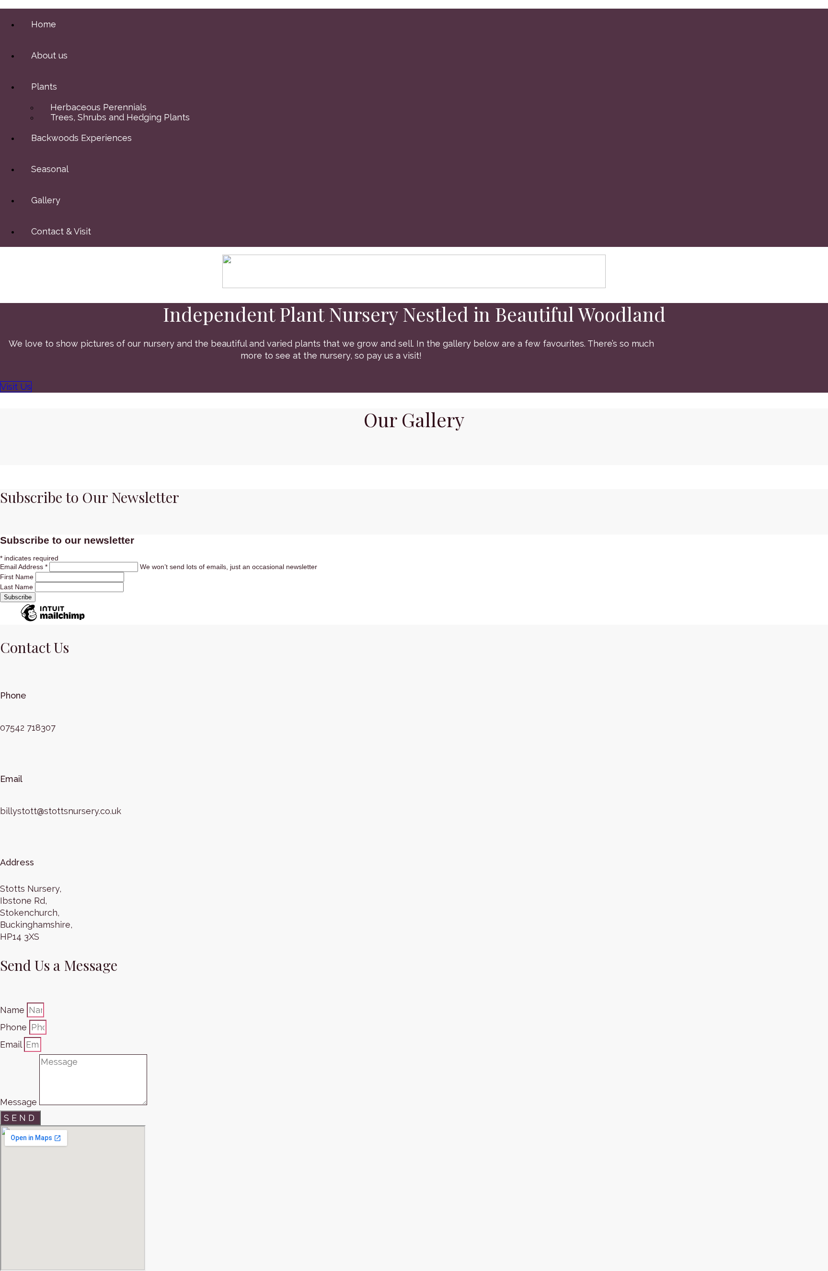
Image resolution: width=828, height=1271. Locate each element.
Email (12, 1044)
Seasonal (50, 169)
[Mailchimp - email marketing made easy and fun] (52, 621)
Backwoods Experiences (81, 138)
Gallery (45, 200)
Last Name (17, 587)
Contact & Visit (61, 231)
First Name (17, 577)
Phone (14, 1027)
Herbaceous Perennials (98, 107)
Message (19, 1102)
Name (13, 1010)
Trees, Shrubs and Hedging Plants (120, 117)
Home (43, 24)
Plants (44, 87)
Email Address (23, 567)
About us (49, 55)
